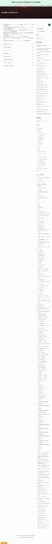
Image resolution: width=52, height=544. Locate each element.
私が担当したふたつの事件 (42, 188)
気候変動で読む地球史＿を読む (41, 111)
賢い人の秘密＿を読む (40, 69)
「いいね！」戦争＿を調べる (42, 496)
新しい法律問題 (40, 350)
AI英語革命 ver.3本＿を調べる (42, 519)
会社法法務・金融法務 (41, 412)
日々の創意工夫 (39, 128)
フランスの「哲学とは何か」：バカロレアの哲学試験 (43, 55)
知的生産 (39, 130)
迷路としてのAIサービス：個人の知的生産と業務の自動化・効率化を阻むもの (43, 49)
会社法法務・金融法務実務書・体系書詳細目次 (43, 414)
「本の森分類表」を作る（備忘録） (42, 109)
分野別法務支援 (40, 386)
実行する (39, 302)
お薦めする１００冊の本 (41, 151)
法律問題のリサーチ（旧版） (42, 341)
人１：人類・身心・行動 (42, 157)
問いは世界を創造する (41, 226)
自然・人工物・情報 (41, 218)
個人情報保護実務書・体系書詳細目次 (43, 444)
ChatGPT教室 (40, 261)
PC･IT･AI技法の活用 (41, 265)
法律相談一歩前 (40, 371)
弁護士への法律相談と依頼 (42, 369)
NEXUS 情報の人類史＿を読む (41, 102)
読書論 (39, 149)
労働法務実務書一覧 (41, 420)
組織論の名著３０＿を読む (41, 75)
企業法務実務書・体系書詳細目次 (43, 410)
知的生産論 (39, 224)
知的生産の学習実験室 (40, 222)
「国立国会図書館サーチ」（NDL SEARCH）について (43, 240)
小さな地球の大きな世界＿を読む (42, 93)
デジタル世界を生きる (41, 279)
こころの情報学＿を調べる (42, 501)
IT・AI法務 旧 (40, 291)
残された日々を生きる (40, 293)
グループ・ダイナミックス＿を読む (42, 91)
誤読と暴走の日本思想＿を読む (41, 73)
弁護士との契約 (40, 390)
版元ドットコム (40, 220)
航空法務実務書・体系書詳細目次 (43, 432)
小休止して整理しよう (40, 57)
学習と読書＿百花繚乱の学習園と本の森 (43, 234)
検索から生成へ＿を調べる (42, 511)
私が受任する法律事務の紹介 (42, 367)
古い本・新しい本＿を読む (42, 153)
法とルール (40, 166)
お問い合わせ (40, 195)
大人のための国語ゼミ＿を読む (41, 63)
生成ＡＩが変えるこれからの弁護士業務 (43, 344)
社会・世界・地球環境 (41, 164)
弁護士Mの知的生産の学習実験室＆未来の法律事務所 (26, 2)
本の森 (38, 147)
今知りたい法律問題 (41, 352)
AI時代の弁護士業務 (41, 274)
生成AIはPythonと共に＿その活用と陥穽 (44, 277)
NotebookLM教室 (40, 259)
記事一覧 (38, 209)
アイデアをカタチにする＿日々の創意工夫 (43, 247)
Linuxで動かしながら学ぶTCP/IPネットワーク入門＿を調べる (43, 472)
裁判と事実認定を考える (42, 365)
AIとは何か (40, 272)
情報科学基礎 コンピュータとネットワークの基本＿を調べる (43, 463)
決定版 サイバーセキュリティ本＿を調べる (43, 469)
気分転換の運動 (40, 207)
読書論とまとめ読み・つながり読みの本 (44, 213)
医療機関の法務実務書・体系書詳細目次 (43, 436)
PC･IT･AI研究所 (39, 249)
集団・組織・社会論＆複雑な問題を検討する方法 (44, 311)
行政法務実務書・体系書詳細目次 (43, 440)
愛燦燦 (39, 203)
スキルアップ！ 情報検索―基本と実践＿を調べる (43, 504)
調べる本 (38, 450)
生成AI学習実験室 (40, 251)
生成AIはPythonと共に (41, 253)
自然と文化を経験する (41, 306)
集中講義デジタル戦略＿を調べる (43, 454)
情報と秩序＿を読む (40, 104)
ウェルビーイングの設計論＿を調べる (43, 452)
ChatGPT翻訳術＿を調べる (42, 515)
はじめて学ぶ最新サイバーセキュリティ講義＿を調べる (44, 486)
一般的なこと (40, 373)
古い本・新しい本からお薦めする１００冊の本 (44, 216)
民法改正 (39, 446)
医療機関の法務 (40, 434)
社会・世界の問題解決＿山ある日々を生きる (43, 309)
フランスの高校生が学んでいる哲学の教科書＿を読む (43, 52)
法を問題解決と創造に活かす (42, 348)
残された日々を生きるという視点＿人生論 (44, 298)
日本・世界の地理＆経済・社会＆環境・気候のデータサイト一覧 (43, 242)
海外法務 (39, 448)
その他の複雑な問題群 (41, 323)
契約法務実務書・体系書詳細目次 (43, 401)
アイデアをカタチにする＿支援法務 (43, 346)
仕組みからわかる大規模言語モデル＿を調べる (44, 494)
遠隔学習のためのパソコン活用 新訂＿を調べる (43, 483)
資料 (38, 170)
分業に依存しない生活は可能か (42, 330)
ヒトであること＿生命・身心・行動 (43, 295)
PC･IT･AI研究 (40, 132)
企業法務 (39, 408)
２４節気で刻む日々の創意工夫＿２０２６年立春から (43, 46)
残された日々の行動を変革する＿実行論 (44, 300)
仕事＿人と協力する (41, 321)
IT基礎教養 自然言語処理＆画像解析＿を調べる (43, 457)
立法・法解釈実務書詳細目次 (42, 361)
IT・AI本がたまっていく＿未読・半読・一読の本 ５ (43, 107)
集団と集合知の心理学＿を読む (41, 95)
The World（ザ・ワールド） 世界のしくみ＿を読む (43, 78)
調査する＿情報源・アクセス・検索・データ (43, 237)
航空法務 (39, 430)
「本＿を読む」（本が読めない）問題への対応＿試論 (43, 60)
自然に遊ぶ (39, 141)
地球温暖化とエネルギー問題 (42, 317)
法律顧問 (39, 384)
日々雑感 (39, 145)
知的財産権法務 (40, 403)
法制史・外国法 (40, 363)
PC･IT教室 (39, 263)
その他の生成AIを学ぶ (41, 255)
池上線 (39, 205)
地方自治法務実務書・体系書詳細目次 (43, 424)
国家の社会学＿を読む (40, 83)
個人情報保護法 (40, 442)
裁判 (39, 382)
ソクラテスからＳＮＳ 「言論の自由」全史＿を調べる (44, 499)
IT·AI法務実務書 (40, 289)
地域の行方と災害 (41, 328)
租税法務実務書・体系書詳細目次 (43, 428)
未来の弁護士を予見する (41, 334)
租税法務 (39, 426)
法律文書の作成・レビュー (42, 388)
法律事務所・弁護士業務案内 (41, 184)
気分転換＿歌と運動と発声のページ (43, 197)
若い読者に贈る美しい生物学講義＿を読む (43, 113)
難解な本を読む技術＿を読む (41, 65)
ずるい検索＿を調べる (41, 513)
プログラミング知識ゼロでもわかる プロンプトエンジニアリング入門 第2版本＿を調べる (44, 478)
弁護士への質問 (40, 394)
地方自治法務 (40, 422)
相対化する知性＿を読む (40, 71)
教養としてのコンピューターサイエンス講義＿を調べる (44, 522)
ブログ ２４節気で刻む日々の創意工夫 (43, 177)
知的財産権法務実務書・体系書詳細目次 (43, 406)
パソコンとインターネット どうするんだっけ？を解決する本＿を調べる (43, 474)
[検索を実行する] (49, 25)
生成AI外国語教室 (41, 257)
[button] (18, 44)
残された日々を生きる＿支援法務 (43, 354)
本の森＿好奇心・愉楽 (40, 211)
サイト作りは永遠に (41, 139)
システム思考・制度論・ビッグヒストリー (43, 326)
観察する (39, 231)
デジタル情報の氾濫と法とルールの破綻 (43, 282)
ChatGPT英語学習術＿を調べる (42, 517)
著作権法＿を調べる (41, 480)
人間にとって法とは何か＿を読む (42, 87)
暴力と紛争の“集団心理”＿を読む (42, 89)
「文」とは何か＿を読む (40, 67)
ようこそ (38, 31)
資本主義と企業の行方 (41, 319)
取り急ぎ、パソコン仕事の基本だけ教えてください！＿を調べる (44, 466)
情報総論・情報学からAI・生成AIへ (43, 270)
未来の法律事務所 (40, 332)
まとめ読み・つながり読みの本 (42, 168)
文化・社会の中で (40, 143)
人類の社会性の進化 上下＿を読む (42, 85)
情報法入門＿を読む (40, 100)
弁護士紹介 (40, 186)
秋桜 (38, 199)
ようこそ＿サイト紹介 (40, 182)
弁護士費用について (41, 392)
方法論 (39, 155)
